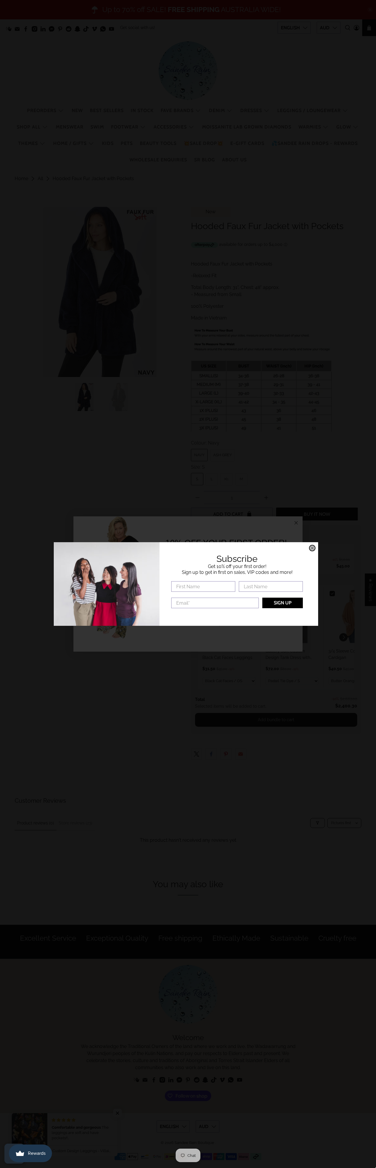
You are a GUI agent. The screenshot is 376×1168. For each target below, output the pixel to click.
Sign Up (284, 603)
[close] (314, 548)
